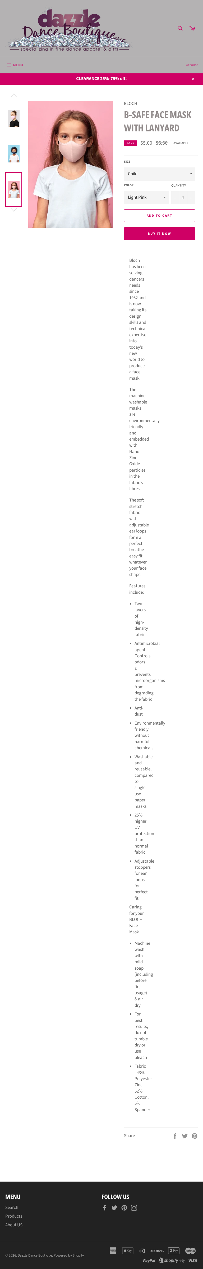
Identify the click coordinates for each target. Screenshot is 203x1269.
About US (13, 1225)
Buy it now (160, 233)
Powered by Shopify (69, 1255)
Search (11, 1207)
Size (127, 162)
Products (13, 1216)
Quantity (178, 186)
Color (128, 185)
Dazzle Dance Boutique (35, 1255)
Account (192, 65)
